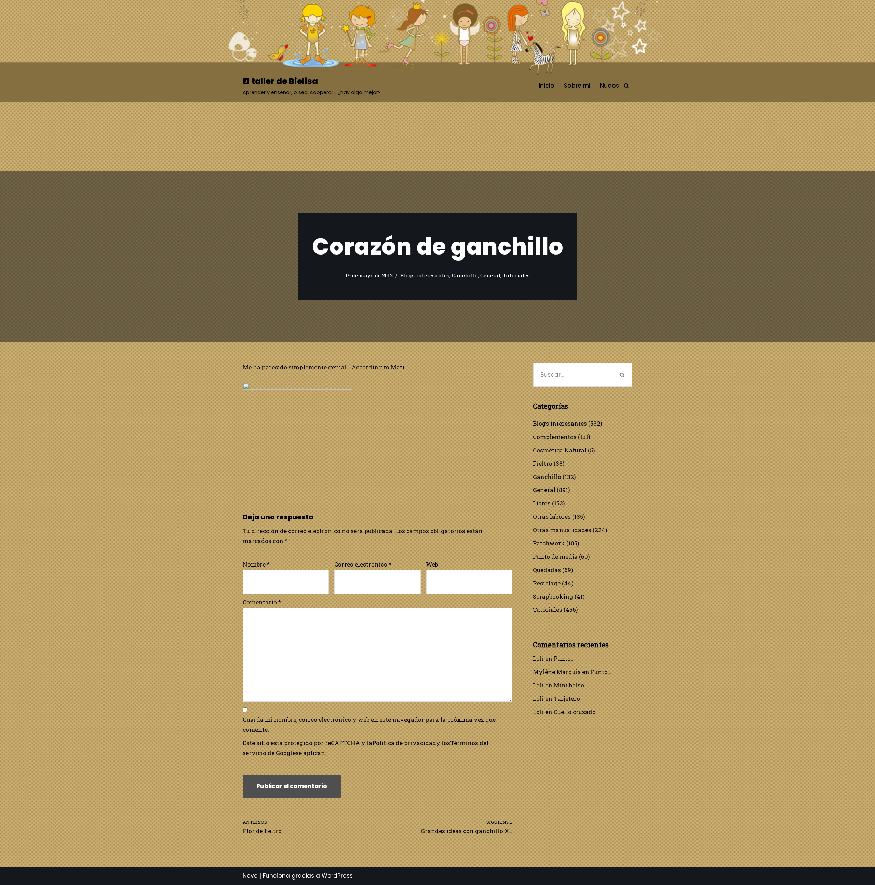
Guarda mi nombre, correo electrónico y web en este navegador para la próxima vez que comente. (369, 724)
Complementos (555, 437)
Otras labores (552, 516)
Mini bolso (569, 685)
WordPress (337, 876)
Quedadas (547, 570)
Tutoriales (516, 275)
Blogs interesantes (424, 275)
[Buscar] (626, 85)
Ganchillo (465, 275)
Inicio (546, 85)
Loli (538, 658)
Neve (250, 876)
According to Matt (378, 367)
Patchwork (549, 543)
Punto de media (555, 556)
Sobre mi (577, 85)
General (490, 275)
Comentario (262, 602)
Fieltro (542, 463)
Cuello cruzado (575, 712)
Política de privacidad (404, 743)
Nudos (609, 85)
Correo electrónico (362, 564)
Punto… (564, 658)
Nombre (256, 564)
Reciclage (547, 583)
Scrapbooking (553, 596)
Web (432, 564)
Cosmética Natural (560, 450)
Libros (542, 503)
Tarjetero (567, 698)
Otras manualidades (562, 530)
